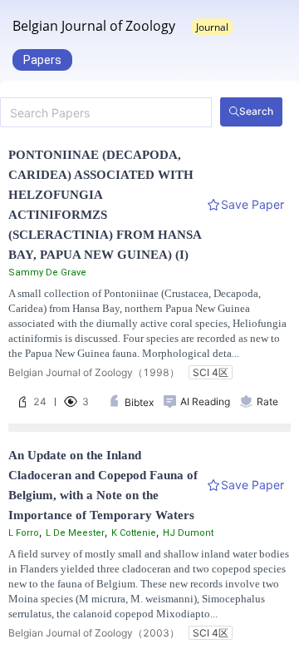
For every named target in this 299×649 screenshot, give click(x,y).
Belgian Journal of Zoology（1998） (93, 372)
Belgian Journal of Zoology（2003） (93, 633)
